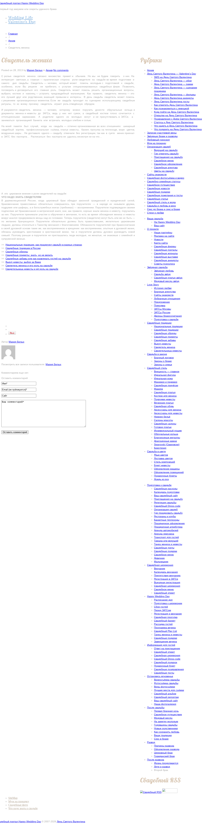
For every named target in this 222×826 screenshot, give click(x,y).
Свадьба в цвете (156, 451)
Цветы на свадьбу (164, 171)
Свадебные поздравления (169, 669)
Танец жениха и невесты (168, 544)
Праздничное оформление (169, 523)
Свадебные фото (18, 804)
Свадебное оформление (168, 164)
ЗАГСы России (162, 312)
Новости (158, 239)
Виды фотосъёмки (164, 686)
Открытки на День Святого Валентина (175, 115)
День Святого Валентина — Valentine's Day (171, 73)
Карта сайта (161, 243)
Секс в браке (161, 738)
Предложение (162, 302)
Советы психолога (164, 263)
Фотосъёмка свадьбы (166, 683)
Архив (11, 40)
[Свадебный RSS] (150, 792)
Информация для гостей (161, 645)
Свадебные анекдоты (166, 260)
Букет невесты (162, 465)
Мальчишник (161, 561)
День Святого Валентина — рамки (173, 84)
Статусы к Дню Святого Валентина (173, 122)
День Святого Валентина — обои (173, 80)
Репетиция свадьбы (165, 502)
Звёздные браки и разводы (162, 136)
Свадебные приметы (166, 336)
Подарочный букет (164, 665)
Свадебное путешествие (161, 184)
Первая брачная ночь (166, 711)
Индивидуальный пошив (168, 430)
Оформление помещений (169, 472)
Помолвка (159, 305)
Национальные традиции (168, 326)
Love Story (153, 284)
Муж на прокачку (156, 143)
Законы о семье (163, 364)
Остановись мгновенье (160, 676)
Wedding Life (20, 17)
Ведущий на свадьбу (166, 150)
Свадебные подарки (158, 191)
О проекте (153, 229)
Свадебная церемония (160, 565)
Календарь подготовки (167, 492)
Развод (151, 742)
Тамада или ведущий (166, 540)
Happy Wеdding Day (158, 596)
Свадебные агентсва (166, 167)
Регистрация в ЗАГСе (166, 579)
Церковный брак (163, 752)
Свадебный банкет (164, 620)
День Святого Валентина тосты (171, 101)
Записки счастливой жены (162, 132)
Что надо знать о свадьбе (23, 808)
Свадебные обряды (165, 333)
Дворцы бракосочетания (168, 315)
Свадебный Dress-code (167, 506)
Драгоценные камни (165, 441)
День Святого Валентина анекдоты (174, 98)
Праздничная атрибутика (168, 526)
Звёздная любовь (164, 270)
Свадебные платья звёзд (168, 277)
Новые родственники (166, 728)
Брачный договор (164, 357)
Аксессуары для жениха (167, 409)
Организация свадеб (159, 146)
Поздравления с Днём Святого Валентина (178, 118)
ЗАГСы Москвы (162, 309)
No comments (61, 70)
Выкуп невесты (162, 343)
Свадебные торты (164, 547)
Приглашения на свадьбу (168, 157)
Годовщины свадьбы (165, 724)
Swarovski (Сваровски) (167, 444)
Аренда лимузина (164, 533)
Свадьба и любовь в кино (161, 205)
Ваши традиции (163, 735)
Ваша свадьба (155, 218)
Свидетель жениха (164, 347)
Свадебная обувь (164, 406)
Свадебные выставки (166, 256)
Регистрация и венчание (168, 613)
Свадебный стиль (157, 368)
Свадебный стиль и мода (161, 202)
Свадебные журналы (166, 253)
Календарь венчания (166, 572)
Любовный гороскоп (158, 139)
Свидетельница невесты (168, 350)
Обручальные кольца (166, 434)
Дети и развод (162, 766)
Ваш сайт (159, 225)
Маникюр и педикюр (165, 382)
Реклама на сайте (164, 236)
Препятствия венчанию (167, 575)
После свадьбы (155, 707)
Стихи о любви (155, 212)
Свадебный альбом (165, 693)
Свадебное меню (164, 160)
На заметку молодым (166, 721)
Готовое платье (163, 427)
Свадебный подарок (165, 662)
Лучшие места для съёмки (169, 690)
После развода (155, 759)
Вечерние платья (164, 402)
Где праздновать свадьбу (168, 513)
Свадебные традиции (159, 322)
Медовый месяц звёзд (166, 281)
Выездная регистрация (167, 582)
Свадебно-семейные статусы (163, 181)
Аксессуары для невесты (168, 413)
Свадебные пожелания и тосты (165, 195)
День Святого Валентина (71, 821)
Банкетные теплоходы (166, 519)
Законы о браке (163, 361)
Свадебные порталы (165, 249)
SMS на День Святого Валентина (173, 77)
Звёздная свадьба (157, 267)
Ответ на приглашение (167, 648)
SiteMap (13, 797)
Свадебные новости (158, 188)
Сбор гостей (161, 606)
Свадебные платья (165, 392)
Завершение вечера (165, 641)
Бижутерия (160, 448)
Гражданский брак (164, 756)
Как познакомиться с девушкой (171, 108)
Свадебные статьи (157, 198)
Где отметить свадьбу (166, 153)
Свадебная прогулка (165, 617)
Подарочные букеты (165, 475)
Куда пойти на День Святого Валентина (176, 112)
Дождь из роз (161, 479)
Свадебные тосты (164, 672)
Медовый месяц (163, 718)
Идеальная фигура (165, 375)
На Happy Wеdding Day (167, 222)
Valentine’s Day (22, 21)
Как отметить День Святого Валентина (176, 105)
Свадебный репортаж (166, 697)
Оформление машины (167, 468)
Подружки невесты (164, 399)
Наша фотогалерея (165, 704)
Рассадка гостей (163, 624)
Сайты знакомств (156, 174)
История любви (163, 288)
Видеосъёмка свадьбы (167, 679)
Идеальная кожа (163, 378)
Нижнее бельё (162, 416)
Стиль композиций (164, 461)
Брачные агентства (165, 291)
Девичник (159, 558)
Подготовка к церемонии (168, 603)
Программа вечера (165, 627)
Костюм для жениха (165, 395)
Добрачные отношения (167, 298)
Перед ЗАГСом (162, 610)
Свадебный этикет (164, 592)
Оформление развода (166, 749)
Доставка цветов (163, 458)
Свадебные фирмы (165, 246)
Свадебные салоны (165, 423)
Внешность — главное (166, 371)
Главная (13, 33)
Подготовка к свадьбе (166, 319)
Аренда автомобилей (166, 530)
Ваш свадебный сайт (166, 495)
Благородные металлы (167, 437)
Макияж (158, 388)
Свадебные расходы (165, 488)
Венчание (159, 568)
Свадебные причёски (166, 385)
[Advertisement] (68, 165)
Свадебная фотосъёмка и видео (165, 178)
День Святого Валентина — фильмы (175, 94)
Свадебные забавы (165, 340)
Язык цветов (161, 454)
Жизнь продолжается (166, 763)
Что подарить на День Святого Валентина (178, 129)
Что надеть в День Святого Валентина (175, 125)
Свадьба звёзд (162, 274)
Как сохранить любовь (166, 731)
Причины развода (164, 745)
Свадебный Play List (165, 631)
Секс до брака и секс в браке (163, 209)
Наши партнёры (163, 232)
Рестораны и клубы (165, 516)
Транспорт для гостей (166, 537)
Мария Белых (34, 70)
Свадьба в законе (157, 354)
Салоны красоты (163, 420)
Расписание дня (163, 599)
